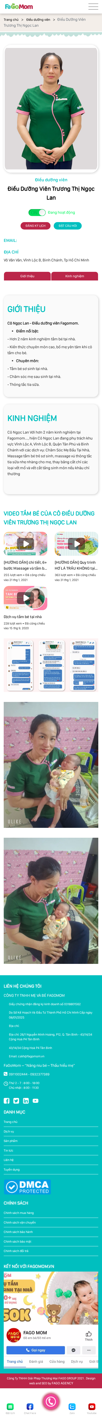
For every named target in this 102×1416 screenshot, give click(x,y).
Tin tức (8, 1150)
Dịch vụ (9, 1131)
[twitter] (16, 1101)
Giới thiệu (27, 276)
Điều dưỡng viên (38, 20)
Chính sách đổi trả (16, 1251)
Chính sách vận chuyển (20, 1222)
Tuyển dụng (12, 1169)
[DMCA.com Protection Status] (27, 1187)
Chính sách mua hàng (19, 1213)
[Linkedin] (26, 1101)
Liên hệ (9, 1160)
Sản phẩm (11, 1141)
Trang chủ (11, 20)
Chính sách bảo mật (17, 1241)
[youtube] (35, 1101)
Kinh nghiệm (74, 276)
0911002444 (18, 1074)
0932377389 (40, 1074)
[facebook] (6, 1101)
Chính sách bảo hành (18, 1232)
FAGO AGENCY (62, 1383)
